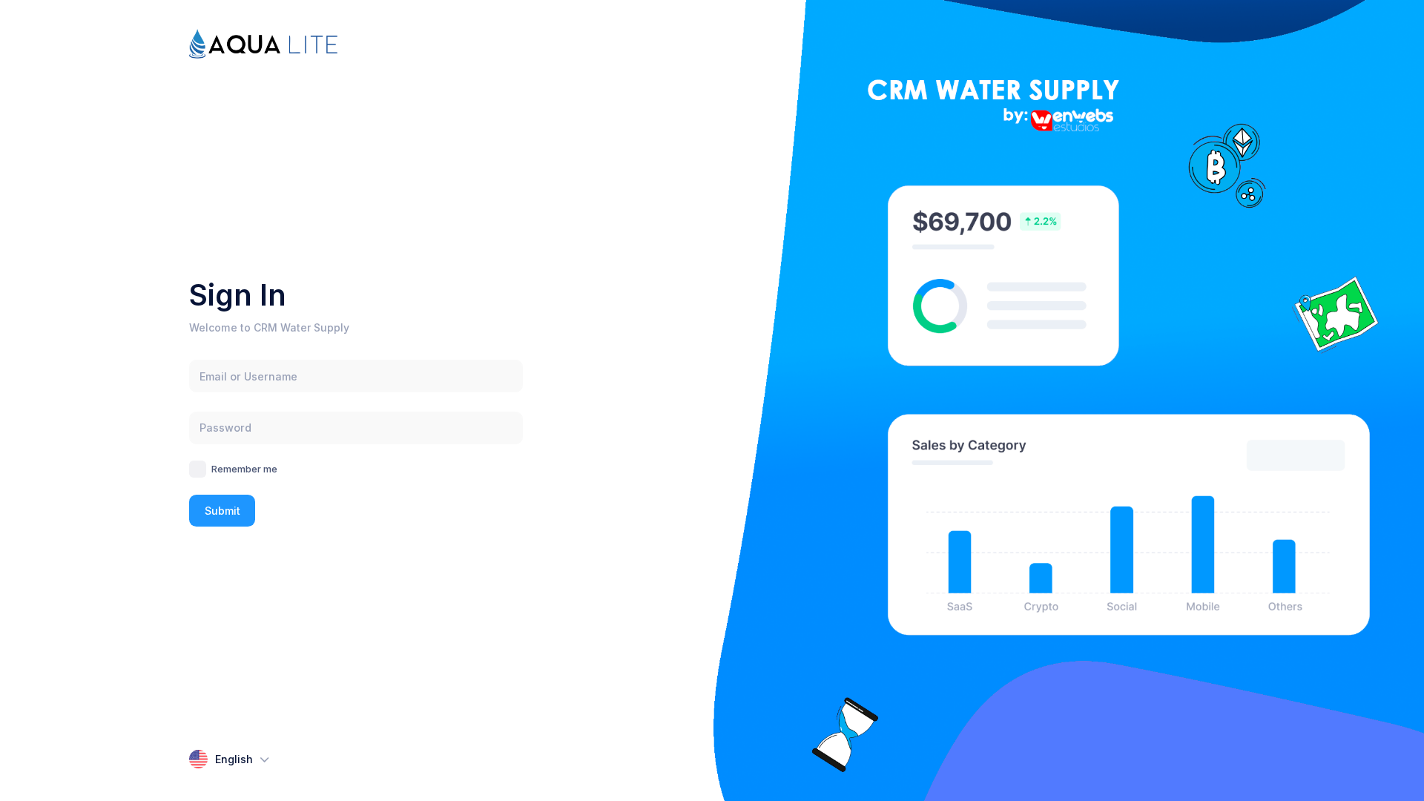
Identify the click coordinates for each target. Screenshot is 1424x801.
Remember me (244, 469)
